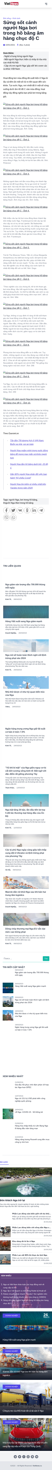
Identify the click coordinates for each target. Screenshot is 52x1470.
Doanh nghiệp (11, 1316)
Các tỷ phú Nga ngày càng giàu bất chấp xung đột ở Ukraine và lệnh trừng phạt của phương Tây (25, 853)
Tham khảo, (9, 788)
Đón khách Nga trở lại (12, 1200)
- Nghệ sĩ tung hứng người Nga (18, 56)
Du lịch (4, 1162)
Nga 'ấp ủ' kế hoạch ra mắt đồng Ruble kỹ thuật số (24, 1291)
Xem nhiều (6, 1276)
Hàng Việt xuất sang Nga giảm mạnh (23, 621)
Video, (7, 707)
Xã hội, (8, 870)
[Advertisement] (26, 540)
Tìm (46, 959)
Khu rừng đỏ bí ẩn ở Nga (23, 1241)
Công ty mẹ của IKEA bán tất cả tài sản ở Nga (23, 1411)
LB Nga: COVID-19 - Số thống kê (29, 1112)
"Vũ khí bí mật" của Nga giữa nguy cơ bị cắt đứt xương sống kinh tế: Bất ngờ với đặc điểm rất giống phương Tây (25, 771)
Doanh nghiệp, (10, 633)
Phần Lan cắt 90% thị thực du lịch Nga (29, 1255)
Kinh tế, (8, 599)
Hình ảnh (16, 18)
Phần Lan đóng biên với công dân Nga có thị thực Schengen (31, 1227)
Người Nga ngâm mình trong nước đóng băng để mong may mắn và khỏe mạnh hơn (29, 454)
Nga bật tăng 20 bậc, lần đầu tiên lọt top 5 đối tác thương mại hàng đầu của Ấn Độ (25, 813)
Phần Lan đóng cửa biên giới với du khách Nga (31, 1214)
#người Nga (9, 503)
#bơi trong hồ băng (24, 503)
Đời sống (7, 18)
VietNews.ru (37, 1466)
